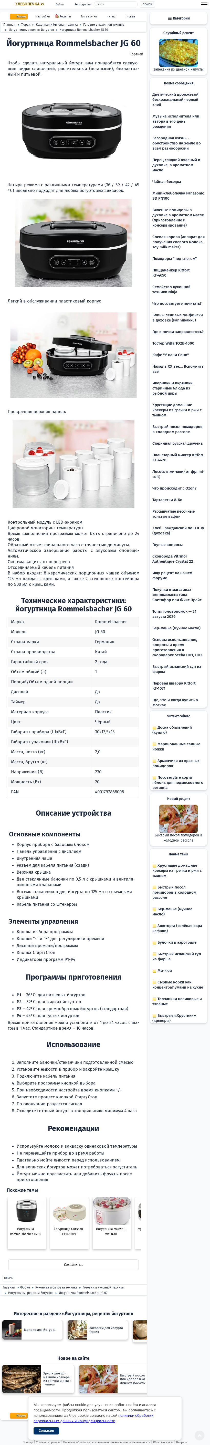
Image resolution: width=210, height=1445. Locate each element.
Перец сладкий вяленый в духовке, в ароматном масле (176, 165)
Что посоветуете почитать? (177, 303)
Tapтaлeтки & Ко (167, 499)
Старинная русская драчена (177, 443)
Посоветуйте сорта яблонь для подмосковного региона (177, 782)
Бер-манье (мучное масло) (176, 628)
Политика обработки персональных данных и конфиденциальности (106, 1442)
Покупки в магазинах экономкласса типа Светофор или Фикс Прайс (177, 594)
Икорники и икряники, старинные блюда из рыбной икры (173, 388)
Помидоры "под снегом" (174, 258)
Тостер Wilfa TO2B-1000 (173, 343)
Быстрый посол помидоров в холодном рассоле (178, 838)
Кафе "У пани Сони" (170, 355)
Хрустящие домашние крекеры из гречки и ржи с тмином (177, 410)
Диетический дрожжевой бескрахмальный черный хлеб (175, 99)
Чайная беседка (166, 181)
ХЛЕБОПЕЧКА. (29, 4)
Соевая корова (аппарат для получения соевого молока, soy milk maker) (178, 242)
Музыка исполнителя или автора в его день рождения (175, 121)
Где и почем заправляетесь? (178, 331)
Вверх (8, 1278)
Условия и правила (48, 1442)
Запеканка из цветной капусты (178, 69)
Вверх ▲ (181, 1442)
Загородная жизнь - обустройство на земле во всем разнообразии (176, 143)
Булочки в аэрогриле (176, 942)
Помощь (28, 1442)
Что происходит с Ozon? (174, 488)
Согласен (46, 1431)
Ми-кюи (164, 970)
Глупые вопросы (167, 544)
